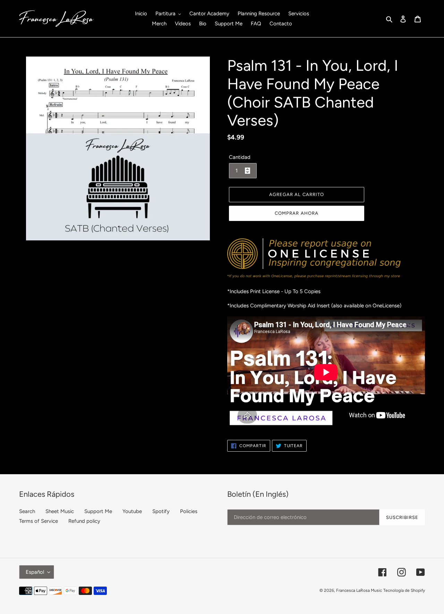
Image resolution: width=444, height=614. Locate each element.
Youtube (132, 511)
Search (27, 511)
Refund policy (84, 521)
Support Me (98, 511)
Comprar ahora (296, 213)
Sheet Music (59, 511)
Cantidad (239, 157)
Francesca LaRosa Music (359, 590)
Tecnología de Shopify (404, 590)
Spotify (161, 511)
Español (35, 572)
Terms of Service (38, 521)
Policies (188, 511)
